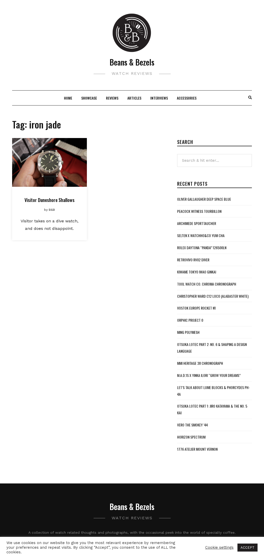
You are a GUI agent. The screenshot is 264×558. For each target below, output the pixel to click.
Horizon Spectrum (191, 437)
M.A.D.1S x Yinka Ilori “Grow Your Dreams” (209, 375)
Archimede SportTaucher (196, 223)
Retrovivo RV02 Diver (193, 259)
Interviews (159, 98)
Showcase (89, 98)
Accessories (186, 98)
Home (68, 98)
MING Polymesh (188, 332)
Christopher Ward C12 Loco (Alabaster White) (213, 296)
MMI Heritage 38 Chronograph (200, 363)
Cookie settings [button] (219, 547)
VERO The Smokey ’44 (192, 424)
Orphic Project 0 (190, 320)
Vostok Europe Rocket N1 (196, 308)
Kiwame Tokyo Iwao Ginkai (196, 271)
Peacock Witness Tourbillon (199, 211)
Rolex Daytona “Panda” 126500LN (201, 247)
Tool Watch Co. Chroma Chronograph (206, 284)
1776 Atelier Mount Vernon (197, 449)
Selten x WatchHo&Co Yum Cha (201, 235)
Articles (134, 98)
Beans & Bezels (132, 62)
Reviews (112, 98)
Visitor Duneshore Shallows (49, 200)
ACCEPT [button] (247, 547)
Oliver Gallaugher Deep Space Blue (204, 199)
